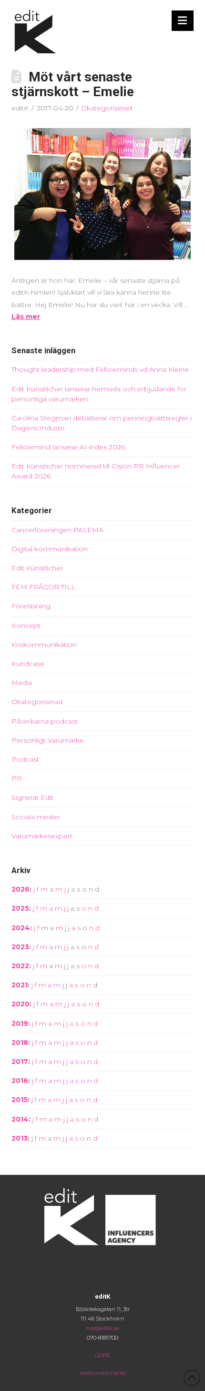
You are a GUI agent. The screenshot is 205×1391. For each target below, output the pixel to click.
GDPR (102, 1355)
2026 (20, 889)
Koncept (26, 625)
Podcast (25, 759)
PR (16, 778)
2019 (19, 1023)
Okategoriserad (106, 108)
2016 (19, 1080)
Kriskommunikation (44, 644)
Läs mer (25, 316)
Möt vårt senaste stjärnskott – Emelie (72, 84)
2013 (19, 1138)
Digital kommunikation (49, 549)
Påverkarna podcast (44, 721)
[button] (183, 20)
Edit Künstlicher (37, 568)
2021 (19, 985)
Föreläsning (31, 606)
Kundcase (27, 663)
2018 (19, 1042)
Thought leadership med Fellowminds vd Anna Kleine (100, 369)
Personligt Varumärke (47, 740)
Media (21, 682)
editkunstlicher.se (102, 1373)
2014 (20, 1119)
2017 (19, 1061)
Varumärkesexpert (41, 836)
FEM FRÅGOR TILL (43, 587)
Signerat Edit (32, 797)
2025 (20, 908)
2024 (20, 928)
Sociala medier (36, 817)
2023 (20, 947)
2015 (19, 1099)
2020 (20, 1004)
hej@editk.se (102, 1328)
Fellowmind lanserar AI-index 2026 (68, 447)
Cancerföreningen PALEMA (57, 530)
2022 (20, 966)
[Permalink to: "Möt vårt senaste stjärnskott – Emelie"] (102, 194)
